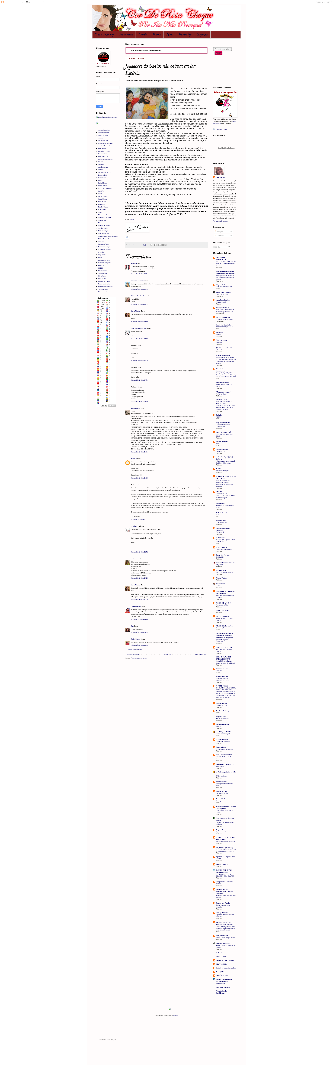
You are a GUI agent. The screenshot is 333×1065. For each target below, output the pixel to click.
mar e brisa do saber (223, 300)
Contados (142, 35)
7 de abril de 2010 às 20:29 (139, 632)
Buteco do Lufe (103, 156)
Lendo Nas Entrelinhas (224, 325)
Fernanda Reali (102, 186)
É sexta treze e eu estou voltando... (223, 906)
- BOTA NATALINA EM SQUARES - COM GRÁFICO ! (225, 875)
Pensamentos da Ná (104, 260)
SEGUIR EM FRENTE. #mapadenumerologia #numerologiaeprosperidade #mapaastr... (224, 483)
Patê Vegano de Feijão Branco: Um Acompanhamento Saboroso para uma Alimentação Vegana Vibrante (226, 360)
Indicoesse (101, 204)
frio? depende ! (220, 532)
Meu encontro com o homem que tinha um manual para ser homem (225, 277)
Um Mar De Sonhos (222, 724)
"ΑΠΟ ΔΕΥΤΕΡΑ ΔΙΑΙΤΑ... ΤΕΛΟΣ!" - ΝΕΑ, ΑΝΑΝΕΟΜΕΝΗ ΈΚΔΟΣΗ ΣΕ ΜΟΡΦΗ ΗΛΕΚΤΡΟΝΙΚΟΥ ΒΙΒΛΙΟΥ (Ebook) (225, 405)
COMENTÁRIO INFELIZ (224, 287)
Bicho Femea (102, 148)
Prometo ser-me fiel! (222, 793)
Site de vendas (126, 35)
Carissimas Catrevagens (105, 159)
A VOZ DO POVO (222, 686)
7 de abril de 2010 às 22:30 (139, 645)
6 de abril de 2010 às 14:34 (139, 289)
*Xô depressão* (221, 782)
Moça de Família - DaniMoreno (222, 992)
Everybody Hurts (221, 628)
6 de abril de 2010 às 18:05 (139, 360)
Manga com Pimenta (104, 215)
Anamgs (100, 138)
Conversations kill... (222, 449)
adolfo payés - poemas (223, 292)
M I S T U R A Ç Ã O (223, 603)
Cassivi (100, 162)
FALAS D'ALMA (222, 442)
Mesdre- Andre (103, 228)
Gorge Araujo (102, 196)
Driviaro (100, 180)
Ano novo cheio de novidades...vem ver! (222, 679)
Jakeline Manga (103, 207)
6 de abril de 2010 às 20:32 (139, 402)
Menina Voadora (221, 578)
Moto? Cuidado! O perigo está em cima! (225, 596)
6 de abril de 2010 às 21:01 (139, 452)
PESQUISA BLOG (222, 935)
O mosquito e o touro (222, 801)
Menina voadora (103, 223)
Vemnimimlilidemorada (105, 286)
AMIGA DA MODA (222, 610)
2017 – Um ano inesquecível (224, 572)
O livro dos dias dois (104, 249)
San (132, 626)
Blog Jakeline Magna (223, 422)
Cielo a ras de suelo (222, 294)
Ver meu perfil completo (220, 221)
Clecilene (101, 164)
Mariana (134, 263)
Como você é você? (222, 522)
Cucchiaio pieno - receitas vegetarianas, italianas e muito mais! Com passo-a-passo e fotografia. (225, 636)
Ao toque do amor (103, 140)
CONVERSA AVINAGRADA (221, 258)
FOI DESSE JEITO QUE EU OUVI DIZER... (226, 477)
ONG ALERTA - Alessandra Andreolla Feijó (225, 592)
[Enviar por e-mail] (155, 245)
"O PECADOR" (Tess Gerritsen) (225, 327)
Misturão (101, 241)
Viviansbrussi (102, 292)
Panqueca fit (219, 642)
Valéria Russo (135, 408)
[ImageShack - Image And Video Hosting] (127, 238)
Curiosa (100, 170)
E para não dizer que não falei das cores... (225, 916)
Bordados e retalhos (104, 151)
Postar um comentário (135, 649)
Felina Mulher (102, 183)
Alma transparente (103, 132)
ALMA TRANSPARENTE (225, 960)
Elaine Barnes (135, 639)
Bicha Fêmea (220, 503)
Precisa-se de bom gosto (223, 734)
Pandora (100, 257)
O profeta (101, 252)
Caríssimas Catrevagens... (224, 847)
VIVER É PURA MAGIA (224, 626)
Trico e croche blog (104, 35)
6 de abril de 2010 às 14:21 (139, 274)
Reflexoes (101, 265)
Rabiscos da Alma (222, 669)
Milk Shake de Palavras (224, 513)
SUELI (100, 268)
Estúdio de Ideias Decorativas (226, 968)
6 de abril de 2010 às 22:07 (139, 519)
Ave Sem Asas (220, 584)
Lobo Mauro (102, 209)
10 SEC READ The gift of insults (224, 385)
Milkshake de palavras (105, 239)
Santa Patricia (102, 270)
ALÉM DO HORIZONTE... (225, 764)
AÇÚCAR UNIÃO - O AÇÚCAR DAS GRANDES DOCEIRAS (226, 850)
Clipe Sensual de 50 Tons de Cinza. (224, 812)
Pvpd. (132, 219)
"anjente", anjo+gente (222, 471)
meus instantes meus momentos (223, 529)
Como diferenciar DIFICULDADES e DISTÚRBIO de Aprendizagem (226, 496)
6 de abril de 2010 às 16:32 (139, 304)
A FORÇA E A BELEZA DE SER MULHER (226, 838)
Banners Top (185, 35)
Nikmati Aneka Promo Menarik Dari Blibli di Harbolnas (225, 462)
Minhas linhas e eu (222, 676)
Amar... (218, 444)
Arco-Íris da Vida (222, 975)
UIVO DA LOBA (222, 964)
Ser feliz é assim (221, 515)
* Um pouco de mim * (223, 392)
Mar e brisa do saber (104, 217)
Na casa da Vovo (103, 244)
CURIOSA (219, 492)
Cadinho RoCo (136, 607)
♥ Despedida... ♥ (221, 350)
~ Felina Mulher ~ (222, 864)
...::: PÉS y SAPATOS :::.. (224, 732)
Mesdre (218, 469)
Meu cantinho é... (221, 766)
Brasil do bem (102, 154)
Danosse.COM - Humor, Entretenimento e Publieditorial (224, 981)
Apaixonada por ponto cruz (225, 857)
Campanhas (202, 35)
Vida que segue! (221, 302)
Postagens (219, 231)
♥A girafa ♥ (219, 565)
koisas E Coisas (221, 956)
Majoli (100, 212)
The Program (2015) (222, 718)
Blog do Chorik (221, 716)
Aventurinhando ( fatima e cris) (107, 146)
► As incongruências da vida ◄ (226, 773)
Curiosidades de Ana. (104, 172)
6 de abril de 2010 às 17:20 (139, 339)
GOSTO (218, 586)
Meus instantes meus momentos (108, 236)
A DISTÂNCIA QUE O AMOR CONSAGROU (225, 541)
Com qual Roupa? (222, 913)
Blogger (218, 334)
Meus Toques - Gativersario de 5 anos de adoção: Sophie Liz (226, 311)
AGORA (218, 417)
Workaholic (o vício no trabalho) (226, 841)
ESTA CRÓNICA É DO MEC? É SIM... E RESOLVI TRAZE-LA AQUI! (226, 263)
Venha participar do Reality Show (224, 785)
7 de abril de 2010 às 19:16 (139, 619)
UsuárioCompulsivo (222, 943)
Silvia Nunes (102, 276)
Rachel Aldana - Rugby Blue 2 (225, 938)
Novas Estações (221, 799)
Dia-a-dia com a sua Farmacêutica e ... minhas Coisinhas (224, 891)
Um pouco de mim (104, 284)
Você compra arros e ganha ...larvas (224, 619)
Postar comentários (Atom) (139, 658)
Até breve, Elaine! (221, 394)
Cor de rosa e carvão (223, 317)
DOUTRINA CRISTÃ (223, 432)
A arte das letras (221, 547)
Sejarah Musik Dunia (222, 832)
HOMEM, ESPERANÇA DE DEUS (224, 435)
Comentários (220, 235)
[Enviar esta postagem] (151, 245)
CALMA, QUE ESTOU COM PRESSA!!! (224, 871)
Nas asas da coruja (104, 247)
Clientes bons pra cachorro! (224, 319)
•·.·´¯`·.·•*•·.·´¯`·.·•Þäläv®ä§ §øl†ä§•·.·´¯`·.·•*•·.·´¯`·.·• (224, 458)
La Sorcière (220, 953)
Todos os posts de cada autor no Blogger (225, 946)
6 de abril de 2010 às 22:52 (139, 552)
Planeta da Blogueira (223, 987)
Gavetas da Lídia (221, 791)
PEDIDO (218, 859)
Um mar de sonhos (104, 281)
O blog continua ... (221, 776)
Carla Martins (135, 311)
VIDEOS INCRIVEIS (223, 922)
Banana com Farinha (223, 903)
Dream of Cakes (221, 400)
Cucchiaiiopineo (103, 167)
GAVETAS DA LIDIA (105, 188)
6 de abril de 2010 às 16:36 (139, 321)
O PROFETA (220, 538)
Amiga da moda (103, 135)
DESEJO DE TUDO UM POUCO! (223, 758)
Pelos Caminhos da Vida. (224, 755)
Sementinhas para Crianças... (226, 563)
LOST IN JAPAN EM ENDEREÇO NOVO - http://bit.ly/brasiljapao (224, 659)
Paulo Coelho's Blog (222, 382)
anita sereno (135, 559)
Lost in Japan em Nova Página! (225, 663)
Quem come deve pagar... (223, 741)
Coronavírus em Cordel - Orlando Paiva (223, 425)
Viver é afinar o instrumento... (221, 370)
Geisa (100, 193)
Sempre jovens (102, 273)
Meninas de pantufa (104, 225)
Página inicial (167, 654)
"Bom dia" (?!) (220, 451)
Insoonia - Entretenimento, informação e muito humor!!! (225, 272)
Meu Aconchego (221, 340)
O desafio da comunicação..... (225, 549)
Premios (157, 35)
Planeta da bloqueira (104, 263)
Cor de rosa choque (222, 616)
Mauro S (134, 459)
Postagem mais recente (133, 654)
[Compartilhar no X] (160, 245)
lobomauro (219, 332)
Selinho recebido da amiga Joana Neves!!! (226, 896)
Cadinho (219, 415)
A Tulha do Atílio (222, 739)
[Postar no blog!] (157, 245)
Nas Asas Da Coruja (223, 711)
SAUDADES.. (220, 557)
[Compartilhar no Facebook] (162, 245)
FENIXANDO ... (221, 570)
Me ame (218, 726)
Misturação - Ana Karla (139, 296)
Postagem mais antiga (200, 654)
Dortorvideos (102, 178)
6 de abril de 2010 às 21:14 (139, 478)
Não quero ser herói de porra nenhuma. (224, 823)
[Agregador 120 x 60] (220, 129)
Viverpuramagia (103, 289)
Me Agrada (220, 972)
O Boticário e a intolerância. (224, 749)
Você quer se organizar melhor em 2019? (225, 506)
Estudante (219, 671)
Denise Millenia (221, 747)
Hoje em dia (102, 201)
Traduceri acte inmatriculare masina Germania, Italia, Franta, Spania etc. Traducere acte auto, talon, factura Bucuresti (225, 927)
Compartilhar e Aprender (224, 882)
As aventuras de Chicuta (105, 143)
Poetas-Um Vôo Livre (223, 555)
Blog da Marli (220, 285)
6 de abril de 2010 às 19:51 (139, 380)
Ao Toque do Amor (222, 308)
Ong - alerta (101, 255)
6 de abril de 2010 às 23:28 (139, 578)
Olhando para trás (221, 705)
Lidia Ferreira (220, 177)
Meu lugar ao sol (103, 233)
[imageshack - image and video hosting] (170, 1009)
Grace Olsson (102, 199)
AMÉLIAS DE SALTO (224, 647)
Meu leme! (219, 342)
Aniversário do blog (222, 605)
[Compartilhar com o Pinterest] (165, 245)
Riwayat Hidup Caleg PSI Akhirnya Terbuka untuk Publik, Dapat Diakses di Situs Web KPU (226, 375)
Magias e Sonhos (221, 830)
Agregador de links (104, 130)
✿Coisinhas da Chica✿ (224, 348)
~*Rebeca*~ (135, 526)
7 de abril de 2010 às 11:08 (139, 600)
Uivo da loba (102, 278)
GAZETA (101, 191)
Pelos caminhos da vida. (139, 328)
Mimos (169, 35)
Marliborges (102, 220)
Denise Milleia (102, 175)
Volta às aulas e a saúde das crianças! (224, 650)
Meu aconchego (103, 231)
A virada (218, 884)
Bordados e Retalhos (138, 281)
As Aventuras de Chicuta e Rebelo (225, 819)
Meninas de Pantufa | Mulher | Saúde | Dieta (226, 807)
